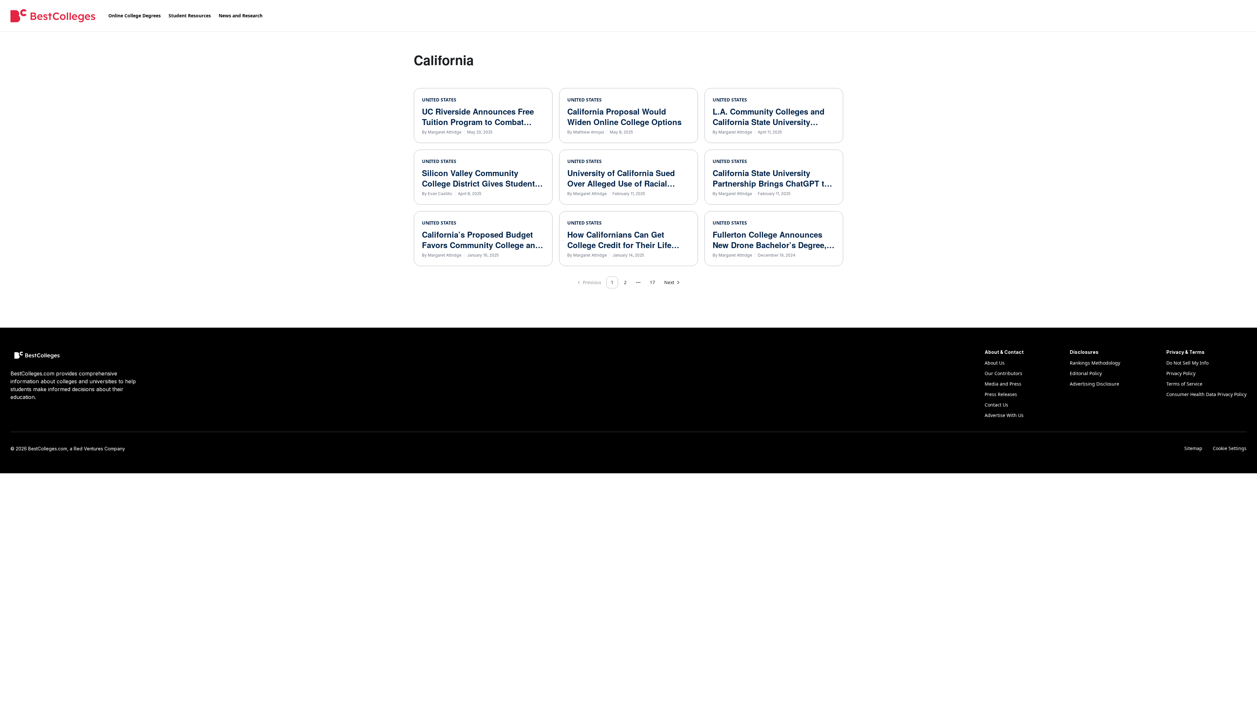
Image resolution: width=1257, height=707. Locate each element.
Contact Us (996, 405)
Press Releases (1001, 394)
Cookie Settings (1230, 448)
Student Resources (190, 15)
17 (652, 282)
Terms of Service (1184, 384)
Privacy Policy (1180, 373)
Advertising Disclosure (1094, 384)
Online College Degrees (134, 15)
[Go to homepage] (52, 15)
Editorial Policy (1086, 373)
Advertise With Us (1004, 415)
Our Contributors (1003, 373)
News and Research (241, 15)
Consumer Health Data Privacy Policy (1206, 394)
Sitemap (1193, 448)
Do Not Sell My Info (1187, 363)
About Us (995, 363)
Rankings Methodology (1095, 363)
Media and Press (1003, 384)
